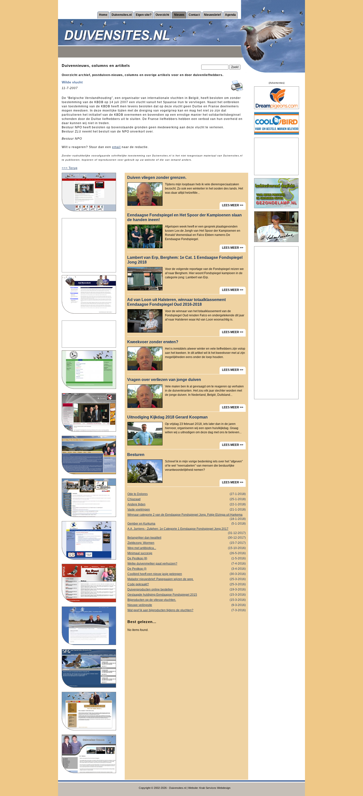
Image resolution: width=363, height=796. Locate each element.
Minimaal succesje (186, 553)
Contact (194, 15)
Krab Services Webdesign (214, 787)
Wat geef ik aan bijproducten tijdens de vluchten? (186, 610)
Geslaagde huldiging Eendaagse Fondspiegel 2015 (186, 594)
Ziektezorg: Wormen (186, 543)
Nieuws (179, 15)
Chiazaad (186, 499)
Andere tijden (186, 504)
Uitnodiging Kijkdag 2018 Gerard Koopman (167, 417)
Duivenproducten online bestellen (186, 589)
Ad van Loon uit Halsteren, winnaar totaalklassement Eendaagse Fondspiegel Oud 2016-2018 (176, 302)
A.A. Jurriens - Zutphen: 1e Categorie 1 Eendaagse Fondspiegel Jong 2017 (186, 529)
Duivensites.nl (122, 15)
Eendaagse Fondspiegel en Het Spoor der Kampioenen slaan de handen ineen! (184, 217)
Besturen (135, 455)
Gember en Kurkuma (186, 523)
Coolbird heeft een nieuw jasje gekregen (186, 574)
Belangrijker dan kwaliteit (186, 537)
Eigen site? (143, 15)
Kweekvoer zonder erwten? (152, 342)
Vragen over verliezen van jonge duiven (164, 380)
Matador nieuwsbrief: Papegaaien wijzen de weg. (186, 579)
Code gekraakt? (186, 584)
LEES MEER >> (232, 205)
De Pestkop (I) (186, 568)
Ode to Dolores (186, 494)
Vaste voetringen (186, 509)
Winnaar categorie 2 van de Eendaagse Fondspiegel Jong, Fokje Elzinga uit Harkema (186, 515)
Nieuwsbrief (212, 15)
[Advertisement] (89, 245)
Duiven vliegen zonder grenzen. (156, 177)
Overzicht (162, 15)
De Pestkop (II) (186, 558)
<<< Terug (70, 168)
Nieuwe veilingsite (186, 605)
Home (103, 15)
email (116, 147)
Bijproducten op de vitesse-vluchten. (186, 600)
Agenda (230, 15)
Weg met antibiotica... (186, 548)
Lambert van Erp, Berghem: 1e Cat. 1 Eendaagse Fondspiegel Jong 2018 (184, 259)
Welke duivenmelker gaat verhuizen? (186, 563)
